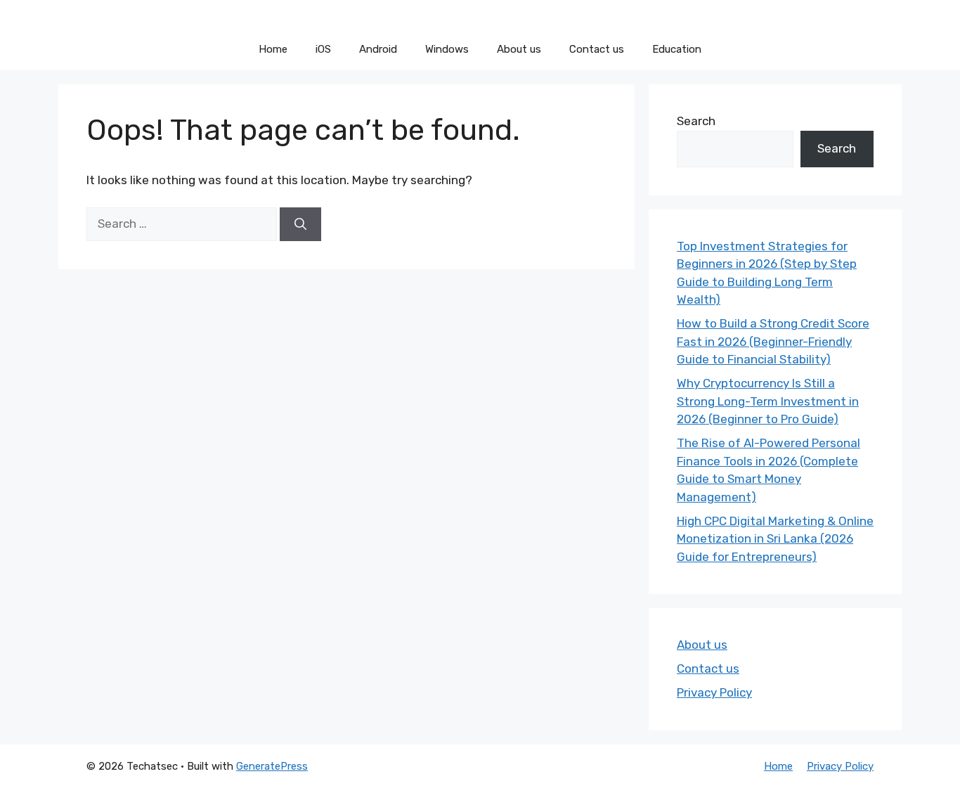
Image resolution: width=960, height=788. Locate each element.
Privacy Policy (714, 692)
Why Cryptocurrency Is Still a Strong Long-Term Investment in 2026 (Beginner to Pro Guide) (768, 401)
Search (696, 121)
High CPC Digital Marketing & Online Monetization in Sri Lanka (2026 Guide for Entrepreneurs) (775, 539)
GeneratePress (272, 766)
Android (378, 49)
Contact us (596, 49)
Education (676, 49)
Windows (447, 49)
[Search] (300, 224)
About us (519, 49)
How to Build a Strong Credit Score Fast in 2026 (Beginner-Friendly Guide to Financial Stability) (773, 341)
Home (273, 49)
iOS (323, 49)
